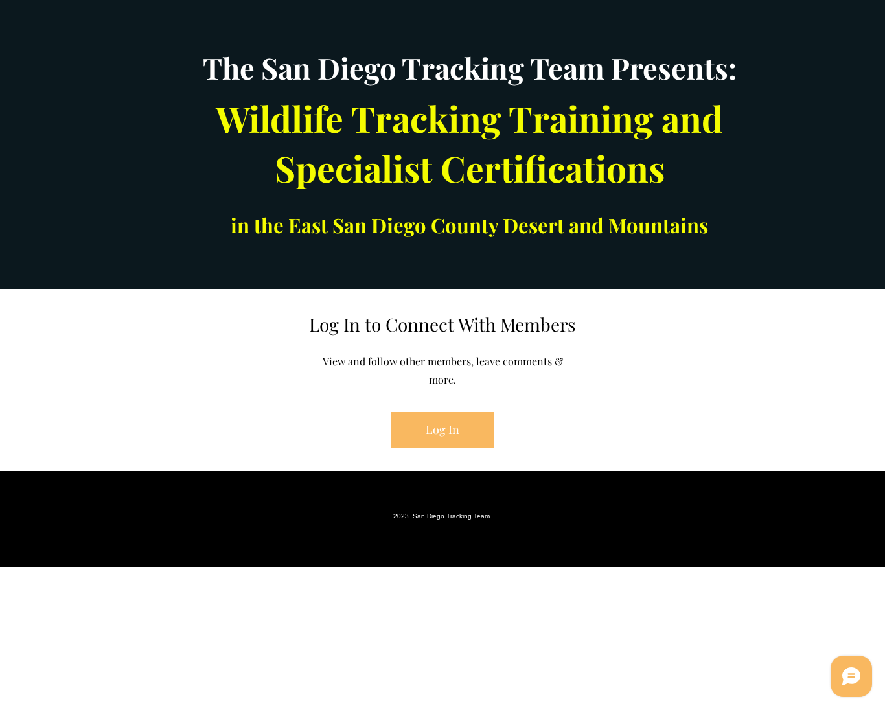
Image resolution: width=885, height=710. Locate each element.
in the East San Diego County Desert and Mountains (469, 224)
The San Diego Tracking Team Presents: (470, 67)
